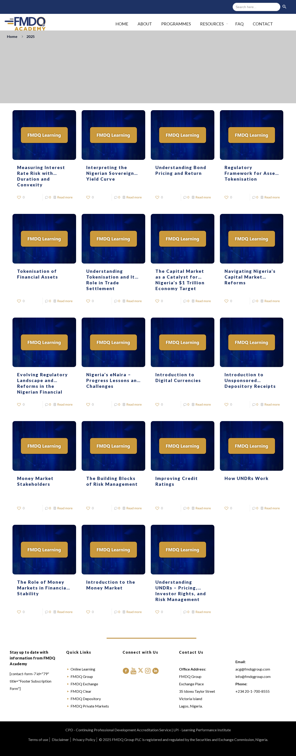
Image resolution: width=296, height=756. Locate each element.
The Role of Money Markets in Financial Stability (42, 587)
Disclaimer (60, 739)
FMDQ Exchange (84, 684)
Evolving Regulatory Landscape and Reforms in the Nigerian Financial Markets (42, 386)
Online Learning (83, 669)
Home (12, 36)
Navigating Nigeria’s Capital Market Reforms (250, 276)
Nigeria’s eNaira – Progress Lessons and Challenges (113, 380)
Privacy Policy (84, 739)
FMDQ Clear (81, 691)
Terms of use (38, 739)
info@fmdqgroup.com (253, 676)
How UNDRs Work (247, 478)
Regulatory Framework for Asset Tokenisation (251, 173)
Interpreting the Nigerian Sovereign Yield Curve (110, 173)
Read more (65, 197)
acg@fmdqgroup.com (252, 669)
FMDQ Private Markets (90, 706)
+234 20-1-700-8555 (252, 691)
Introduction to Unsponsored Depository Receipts (250, 380)
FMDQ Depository (86, 698)
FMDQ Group (82, 676)
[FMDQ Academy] (25, 24)
